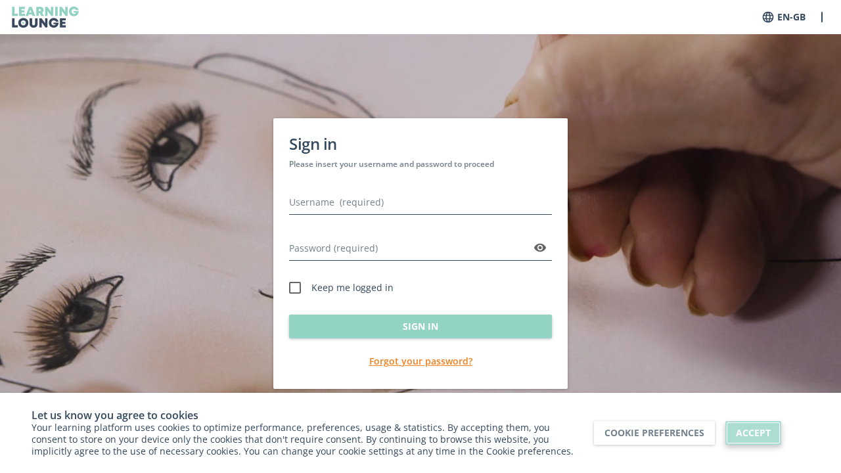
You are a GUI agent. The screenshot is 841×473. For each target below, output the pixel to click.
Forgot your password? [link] (420, 361)
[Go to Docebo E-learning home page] (45, 17)
